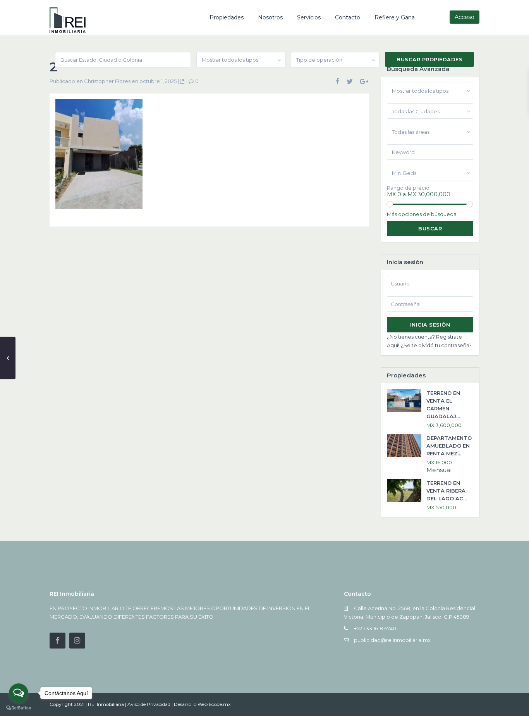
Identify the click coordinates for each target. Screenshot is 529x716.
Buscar (430, 228)
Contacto (347, 17)
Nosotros (270, 17)
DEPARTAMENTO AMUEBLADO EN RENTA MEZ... (449, 446)
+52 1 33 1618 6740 (375, 628)
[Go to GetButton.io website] (18, 708)
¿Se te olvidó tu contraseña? (436, 345)
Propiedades (227, 17)
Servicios (309, 17)
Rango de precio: (409, 187)
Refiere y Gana (394, 17)
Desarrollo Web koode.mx (202, 704)
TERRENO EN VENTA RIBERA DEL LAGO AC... (446, 491)
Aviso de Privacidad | (150, 704)
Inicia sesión (430, 325)
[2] (99, 157)
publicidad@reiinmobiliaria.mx (392, 640)
